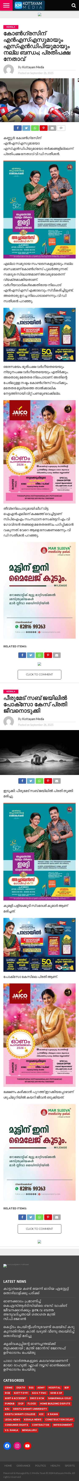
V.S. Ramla (11, 1430)
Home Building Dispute (55, 1403)
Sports (70, 1465)
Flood (32, 1403)
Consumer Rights (16, 1425)
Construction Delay (59, 1419)
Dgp (21, 1403)
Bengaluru (29, 1430)
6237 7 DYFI (21, 1393)
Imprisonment (62, 1425)
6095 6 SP (56, 1393)
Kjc (41, 1414)
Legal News (12, 1419)
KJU (7, 1409)
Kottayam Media (33, 67)
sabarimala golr (59, 1398)
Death (20, 1387)
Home (8, 1465)
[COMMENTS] (61, 127)
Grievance (23, 1465)
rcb (7, 1393)
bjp (66, 1387)
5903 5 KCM (37, 1398)
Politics (40, 1465)
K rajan (53, 1414)
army (40, 1387)
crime (8, 1387)
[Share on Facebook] (18, 127)
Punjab (9, 1403)
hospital (54, 1387)
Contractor (40, 1425)
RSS (31, 1387)
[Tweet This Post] (26, 127)
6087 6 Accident (15, 1398)
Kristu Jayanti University (30, 1409)
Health (55, 1465)
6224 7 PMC (39, 1393)
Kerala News (32, 1419)
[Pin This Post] (44, 127)
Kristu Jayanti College (20, 1414)
